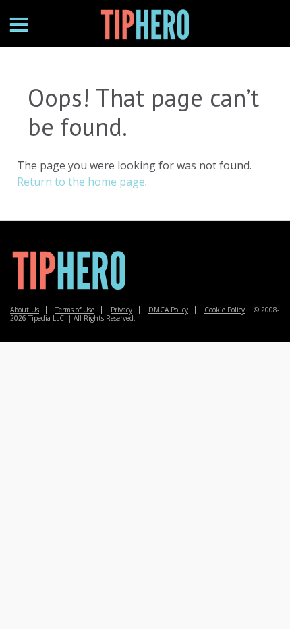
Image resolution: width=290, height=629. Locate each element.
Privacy (121, 309)
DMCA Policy (168, 309)
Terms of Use (74, 309)
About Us (24, 309)
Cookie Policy (224, 309)
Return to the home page (81, 181)
